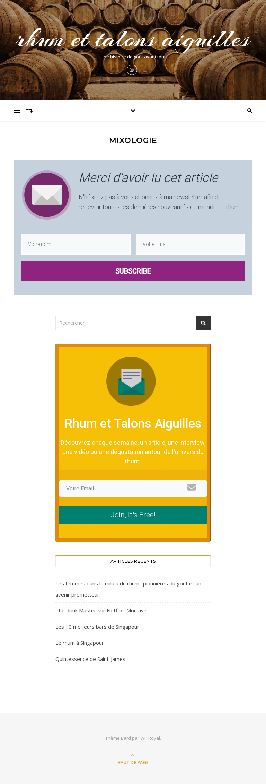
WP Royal (150, 738)
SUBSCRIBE (133, 271)
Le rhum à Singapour (79, 642)
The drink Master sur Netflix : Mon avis (101, 610)
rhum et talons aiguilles (133, 38)
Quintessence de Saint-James (90, 658)
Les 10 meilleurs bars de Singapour (97, 626)
